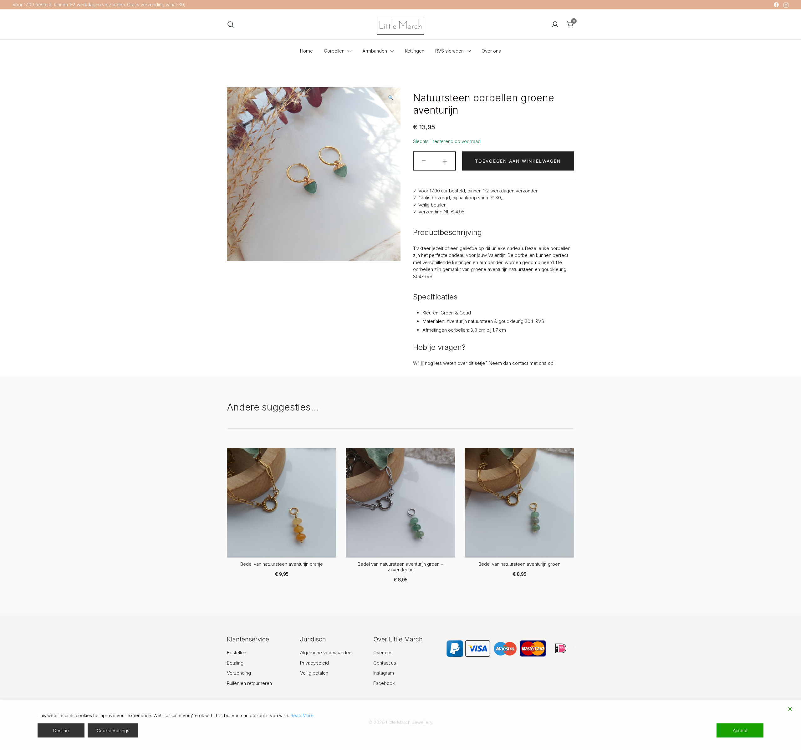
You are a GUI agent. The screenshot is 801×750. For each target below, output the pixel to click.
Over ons (491, 51)
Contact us (384, 663)
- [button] (424, 160)
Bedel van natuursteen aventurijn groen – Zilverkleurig (400, 567)
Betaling (235, 663)
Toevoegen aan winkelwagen (518, 161)
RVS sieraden (449, 51)
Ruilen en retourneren (249, 683)
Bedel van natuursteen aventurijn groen (519, 564)
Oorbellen (334, 51)
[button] (391, 98)
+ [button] (444, 160)
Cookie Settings (113, 730)
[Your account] (555, 24)
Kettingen (414, 51)
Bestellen (236, 653)
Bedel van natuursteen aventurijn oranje (281, 564)
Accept (740, 730)
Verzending (239, 673)
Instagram (383, 673)
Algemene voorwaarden (325, 653)
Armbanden (374, 51)
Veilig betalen (314, 673)
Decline (61, 730)
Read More (302, 715)
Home (306, 51)
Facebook (384, 683)
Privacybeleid (314, 663)
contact (520, 363)
